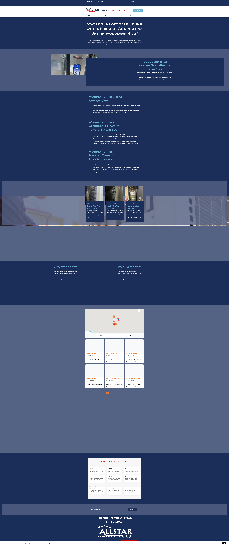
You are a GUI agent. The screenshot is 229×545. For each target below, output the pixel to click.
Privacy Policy (47, 543)
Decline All (218, 543)
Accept (224, 543)
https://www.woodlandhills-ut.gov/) (129, 141)
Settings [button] (212, 543)
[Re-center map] (139, 310)
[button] (142, 1)
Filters (130, 335)
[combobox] (135, 1)
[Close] (227, 543)
